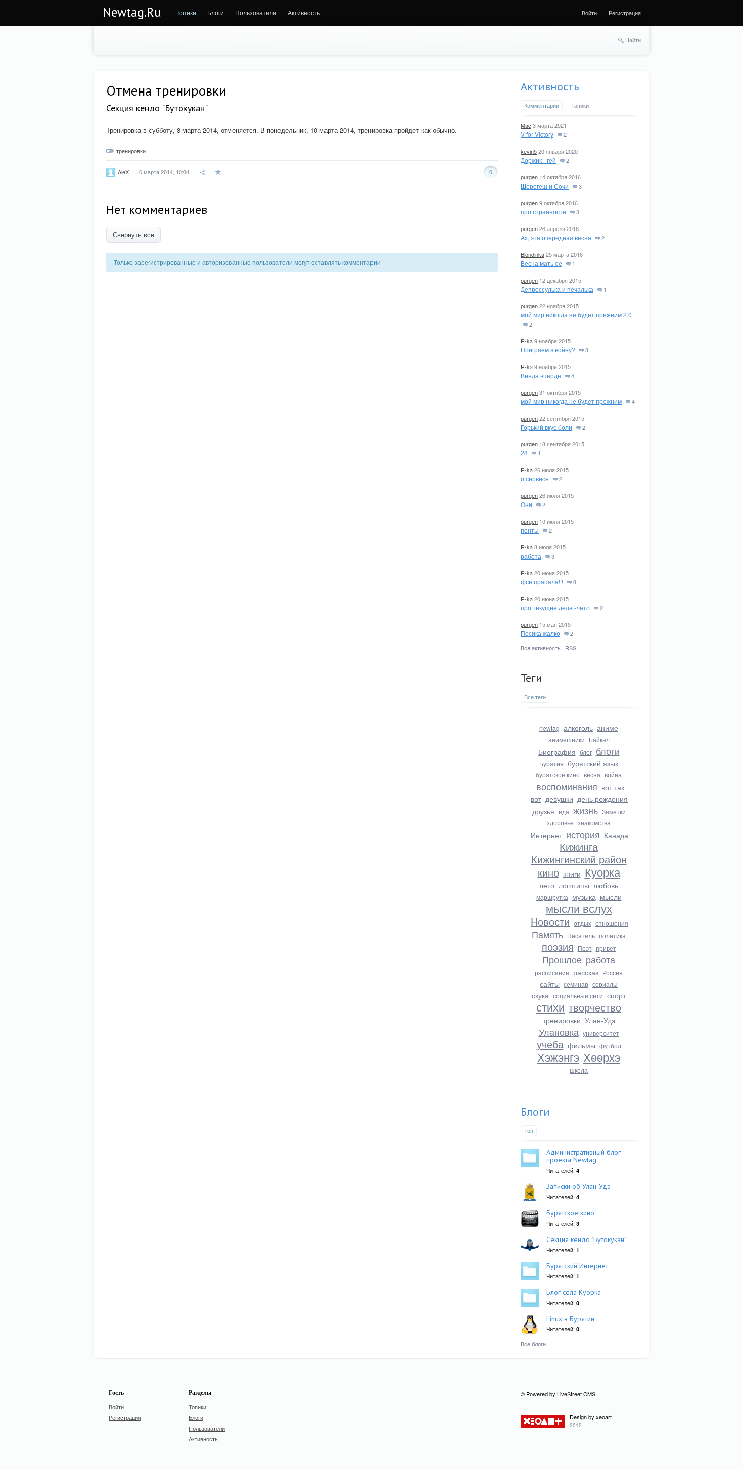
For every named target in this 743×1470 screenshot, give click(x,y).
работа (531, 556)
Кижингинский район (579, 859)
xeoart (604, 1417)
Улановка (559, 1031)
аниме (607, 728)
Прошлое (562, 959)
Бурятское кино (570, 1212)
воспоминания (566, 786)
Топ (528, 1130)
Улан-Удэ (600, 1020)
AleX (123, 172)
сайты (550, 984)
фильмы (581, 1045)
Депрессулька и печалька (557, 289)
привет (606, 948)
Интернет (546, 835)
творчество (595, 1007)
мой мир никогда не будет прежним (571, 401)
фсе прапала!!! (542, 581)
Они (526, 504)
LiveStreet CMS (576, 1394)
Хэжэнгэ (558, 1057)
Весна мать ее (541, 263)
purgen (529, 177)
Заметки (614, 811)
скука (540, 995)
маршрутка (552, 897)
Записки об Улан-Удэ (578, 1186)
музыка (584, 897)
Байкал (599, 739)
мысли (611, 897)
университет (601, 1033)
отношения (611, 922)
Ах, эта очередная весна (556, 237)
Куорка (602, 872)
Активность (550, 86)
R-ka (527, 341)
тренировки (131, 151)
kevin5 (529, 151)
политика (612, 935)
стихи (550, 1007)
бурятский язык (593, 763)
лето (546, 885)
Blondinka (532, 254)
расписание (552, 972)
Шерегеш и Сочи (545, 185)
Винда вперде (541, 375)
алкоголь (578, 728)
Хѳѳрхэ (601, 1057)
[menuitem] (186, 12)
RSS (570, 648)
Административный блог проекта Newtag (583, 1155)
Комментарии (541, 105)
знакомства (594, 822)
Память (547, 934)
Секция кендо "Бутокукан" (157, 108)
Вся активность (541, 648)
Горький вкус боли (546, 427)
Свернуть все (133, 235)
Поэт (585, 948)
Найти (633, 40)
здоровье (560, 822)
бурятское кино (558, 774)
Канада (616, 835)
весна (592, 774)
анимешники (566, 739)
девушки (559, 799)
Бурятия (551, 763)
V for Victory (537, 134)
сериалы (605, 984)
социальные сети (578, 995)
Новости (550, 921)
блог (586, 752)
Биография (557, 752)
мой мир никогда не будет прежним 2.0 (576, 314)
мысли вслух (579, 908)
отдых (582, 922)
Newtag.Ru (132, 12)
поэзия (558, 946)
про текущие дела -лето (555, 607)
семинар (576, 984)
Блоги (535, 1112)
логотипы (574, 885)
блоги (608, 750)
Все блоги (533, 1344)
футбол (610, 1045)
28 (524, 452)
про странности (543, 211)
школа (579, 1070)
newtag (549, 728)
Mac (526, 125)
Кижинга (579, 846)
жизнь (585, 810)
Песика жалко (540, 633)
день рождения (602, 799)
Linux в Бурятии (570, 1318)
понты (530, 530)
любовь (605, 885)
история (583, 834)
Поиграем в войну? (548, 349)
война (613, 774)
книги (572, 873)
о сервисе (535, 478)
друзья (543, 811)
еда (564, 811)
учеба (550, 1044)
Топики (580, 105)
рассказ (585, 972)
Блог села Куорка (573, 1292)
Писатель (581, 935)
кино (548, 872)
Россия (612, 972)
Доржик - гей (538, 160)
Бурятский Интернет (577, 1265)
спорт (616, 995)
